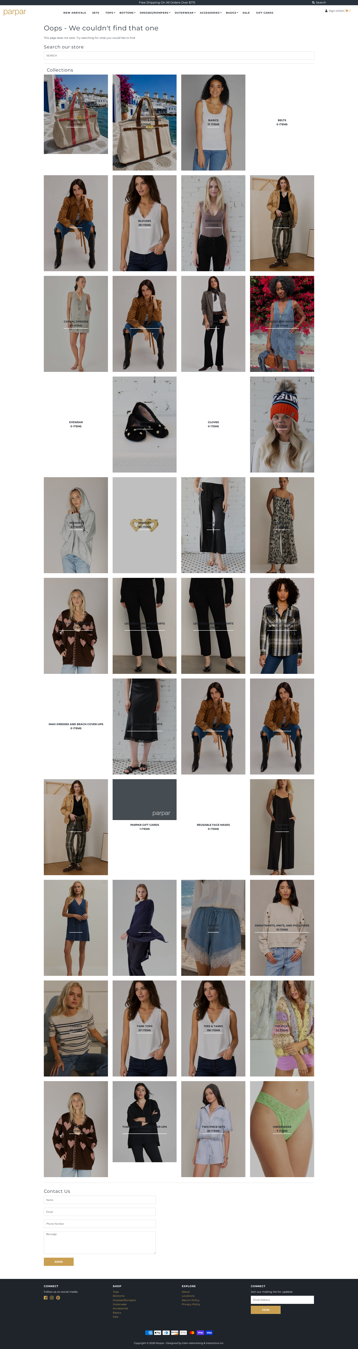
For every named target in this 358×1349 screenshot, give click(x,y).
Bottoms (127, 12)
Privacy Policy (191, 1304)
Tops (109, 12)
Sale (115, 1316)
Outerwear (184, 12)
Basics (231, 12)
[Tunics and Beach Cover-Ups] (145, 1121)
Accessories (210, 12)
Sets (95, 12)
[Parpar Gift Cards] (145, 799)
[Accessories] (76, 114)
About (186, 1291)
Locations (188, 1296)
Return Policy (191, 1300)
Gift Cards (264, 12)
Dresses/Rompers (154, 12)
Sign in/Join (335, 10)
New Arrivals (74, 12)
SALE (246, 12)
